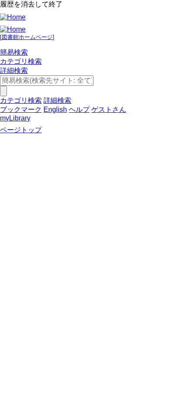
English (55, 109)
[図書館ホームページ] (27, 37)
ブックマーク (21, 109)
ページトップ (21, 130)
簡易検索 (14, 52)
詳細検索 (14, 70)
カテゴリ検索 (21, 61)
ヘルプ (79, 109)
